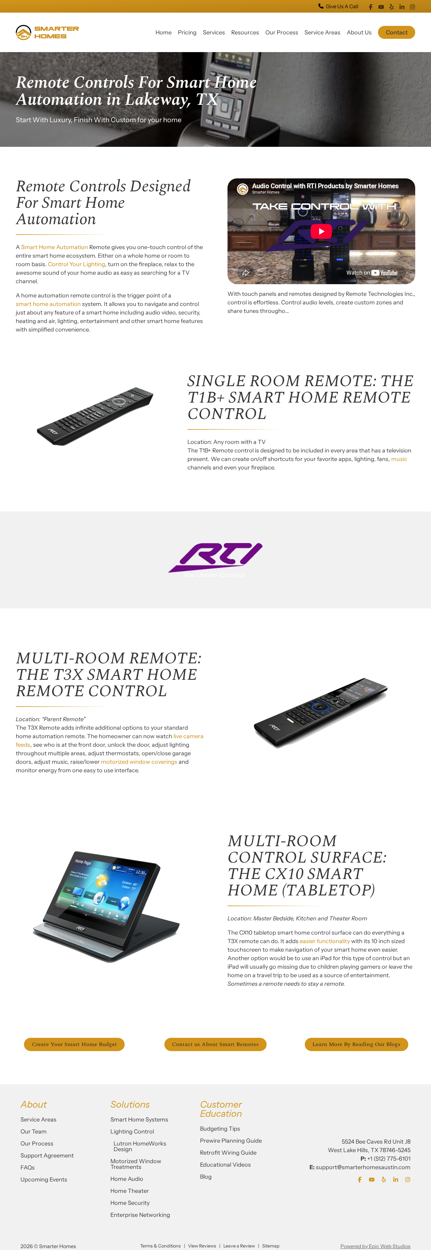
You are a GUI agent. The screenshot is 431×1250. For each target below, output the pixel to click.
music (399, 459)
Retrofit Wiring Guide (228, 1152)
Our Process (281, 32)
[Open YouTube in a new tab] (381, 6)
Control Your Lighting (76, 264)
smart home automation (48, 304)
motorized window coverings (139, 761)
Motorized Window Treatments (135, 1164)
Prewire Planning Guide (231, 1140)
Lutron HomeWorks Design (140, 1146)
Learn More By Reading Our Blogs (356, 1044)
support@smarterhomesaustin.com (363, 1167)
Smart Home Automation (54, 247)
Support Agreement (47, 1155)
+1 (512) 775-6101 (388, 1158)
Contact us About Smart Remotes (215, 1044)
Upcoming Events (44, 1179)
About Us (359, 32)
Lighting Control (132, 1131)
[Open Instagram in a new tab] (412, 6)
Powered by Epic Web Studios (375, 1246)
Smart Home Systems (139, 1119)
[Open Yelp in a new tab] (391, 6)
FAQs (28, 1167)
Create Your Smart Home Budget (74, 1044)
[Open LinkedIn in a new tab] (402, 6)
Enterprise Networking (140, 1214)
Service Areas (322, 32)
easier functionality (325, 941)
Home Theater (129, 1190)
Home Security (130, 1202)
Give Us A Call (342, 6)
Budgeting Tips (220, 1128)
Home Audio (126, 1178)
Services (214, 32)
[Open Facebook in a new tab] (371, 6)
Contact (397, 32)
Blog (206, 1176)
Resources (245, 32)
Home (164, 32)
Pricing (187, 32)
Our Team (34, 1131)
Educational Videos (225, 1164)
